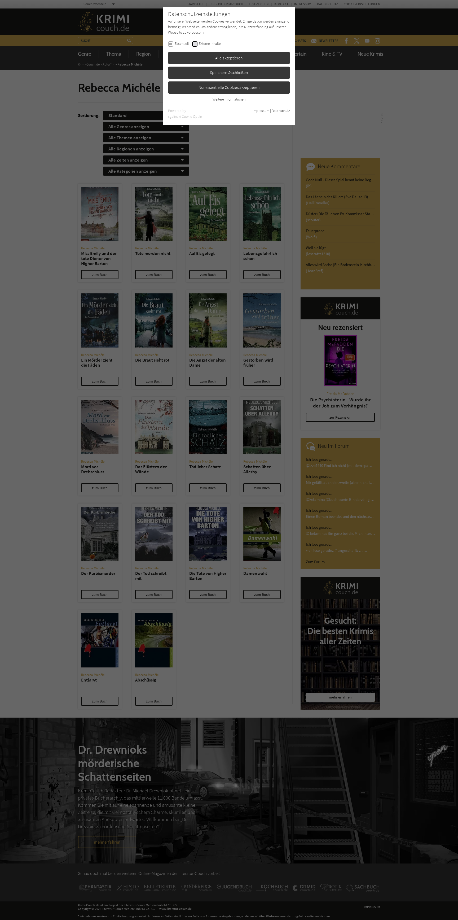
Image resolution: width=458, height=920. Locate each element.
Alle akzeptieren (229, 57)
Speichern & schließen (229, 72)
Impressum (261, 110)
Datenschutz (281, 110)
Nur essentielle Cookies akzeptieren (229, 87)
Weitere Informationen (229, 99)
